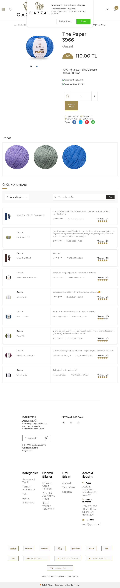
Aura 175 (20, 336)
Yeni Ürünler (68, 487)
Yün (24, 493)
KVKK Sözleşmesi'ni (36, 445)
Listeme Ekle (72, 116)
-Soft (43, 585)
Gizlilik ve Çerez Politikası (47, 486)
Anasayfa (20, 25)
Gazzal (67, 46)
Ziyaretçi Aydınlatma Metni (48, 496)
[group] (40, 47)
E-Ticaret (50, 585)
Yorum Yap (72, 119)
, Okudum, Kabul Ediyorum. (34, 448)
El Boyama (28, 502)
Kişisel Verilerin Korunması (48, 506)
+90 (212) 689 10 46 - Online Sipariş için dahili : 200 (89, 510)
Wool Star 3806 (24, 258)
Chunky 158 (22, 375)
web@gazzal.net (90, 524)
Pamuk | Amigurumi (28, 488)
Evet (83, 21)
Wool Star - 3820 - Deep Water (30, 215)
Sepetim (67, 491)
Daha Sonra (65, 21)
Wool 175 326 (22, 316)
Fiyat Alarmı (87, 119)
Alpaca (26, 498)
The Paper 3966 (96, 25)
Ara (110, 197)
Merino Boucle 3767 (25, 355)
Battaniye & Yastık (28, 481)
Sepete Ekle (71, 105)
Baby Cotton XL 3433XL (28, 277)
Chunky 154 (22, 297)
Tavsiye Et (87, 116)
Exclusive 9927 (23, 237)
